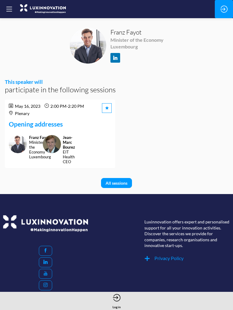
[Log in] (224, 9)
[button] (45, 251)
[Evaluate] (107, 108)
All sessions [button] (116, 183)
